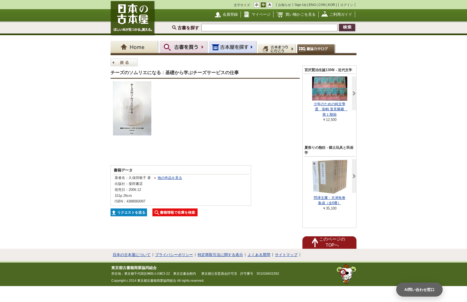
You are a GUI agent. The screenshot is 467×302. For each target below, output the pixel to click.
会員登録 (230, 14)
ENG (312, 4)
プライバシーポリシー (174, 255)
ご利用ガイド (340, 14)
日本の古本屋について (132, 255)
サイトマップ (286, 255)
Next (354, 93)
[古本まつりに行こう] (277, 48)
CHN (322, 4)
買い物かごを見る (300, 14)
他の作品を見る (170, 178)
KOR (331, 4)
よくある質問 (259, 255)
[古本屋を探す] (232, 47)
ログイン (346, 4)
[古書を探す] (183, 47)
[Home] (135, 47)
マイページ (261, 14)
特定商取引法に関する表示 (220, 255)
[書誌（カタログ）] (317, 48)
